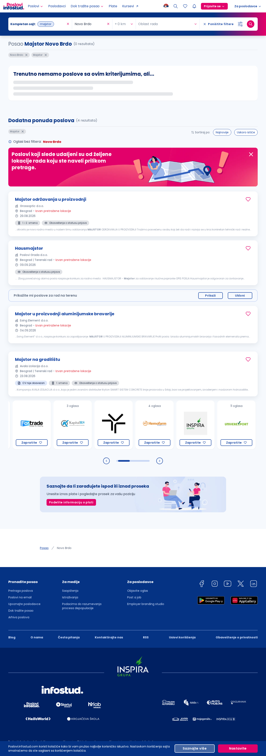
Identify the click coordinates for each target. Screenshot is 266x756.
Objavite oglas (137, 591)
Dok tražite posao (20, 611)
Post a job (134, 597)
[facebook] (201, 584)
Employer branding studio (145, 604)
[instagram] (215, 584)
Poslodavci (57, 6)
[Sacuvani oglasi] (185, 6)
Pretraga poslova (20, 591)
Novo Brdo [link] (64, 548)
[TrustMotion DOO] (101, 425)
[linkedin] (253, 584)
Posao (44, 548)
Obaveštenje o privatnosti (237, 637)
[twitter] (240, 584)
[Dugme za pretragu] (250, 24)
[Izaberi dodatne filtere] (240, 24)
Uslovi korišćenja (182, 637)
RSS (146, 637)
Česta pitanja (69, 637)
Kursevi (128, 6)
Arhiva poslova (18, 617)
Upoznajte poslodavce (24, 604)
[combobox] (38, 24)
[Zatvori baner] (251, 154)
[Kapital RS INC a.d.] (60, 425)
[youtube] (227, 584)
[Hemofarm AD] (142, 425)
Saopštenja (70, 591)
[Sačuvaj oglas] (248, 199)
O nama (37, 637)
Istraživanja (70, 597)
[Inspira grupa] (183, 425)
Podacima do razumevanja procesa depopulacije (81, 606)
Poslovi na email (20, 597)
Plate (113, 6)
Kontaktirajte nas (109, 637)
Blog (11, 637)
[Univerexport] (223, 425)
